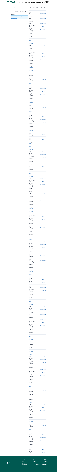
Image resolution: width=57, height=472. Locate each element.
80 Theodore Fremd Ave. (47, 459)
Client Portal (23, 466)
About (42, 2)
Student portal (47, 1)
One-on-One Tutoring (21, 2)
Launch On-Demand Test (14, 18)
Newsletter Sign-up (24, 464)
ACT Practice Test (44, 26)
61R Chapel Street (23, 459)
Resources (29, 2)
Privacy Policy (38, 466)
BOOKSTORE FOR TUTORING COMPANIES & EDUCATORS (42, 465)
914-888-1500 (45, 461)
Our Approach (25, 2)
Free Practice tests (33, 2)
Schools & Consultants (38, 2)
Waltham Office (30, 24)
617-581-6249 (23, 461)
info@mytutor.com (23, 463)
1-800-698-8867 (23, 462)
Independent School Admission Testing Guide (41, 464)
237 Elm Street (34, 459)
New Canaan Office (31, 43)
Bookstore (47, 2)
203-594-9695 (34, 461)
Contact (44, 2)
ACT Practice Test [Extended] (43, 13)
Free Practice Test (24, 465)
